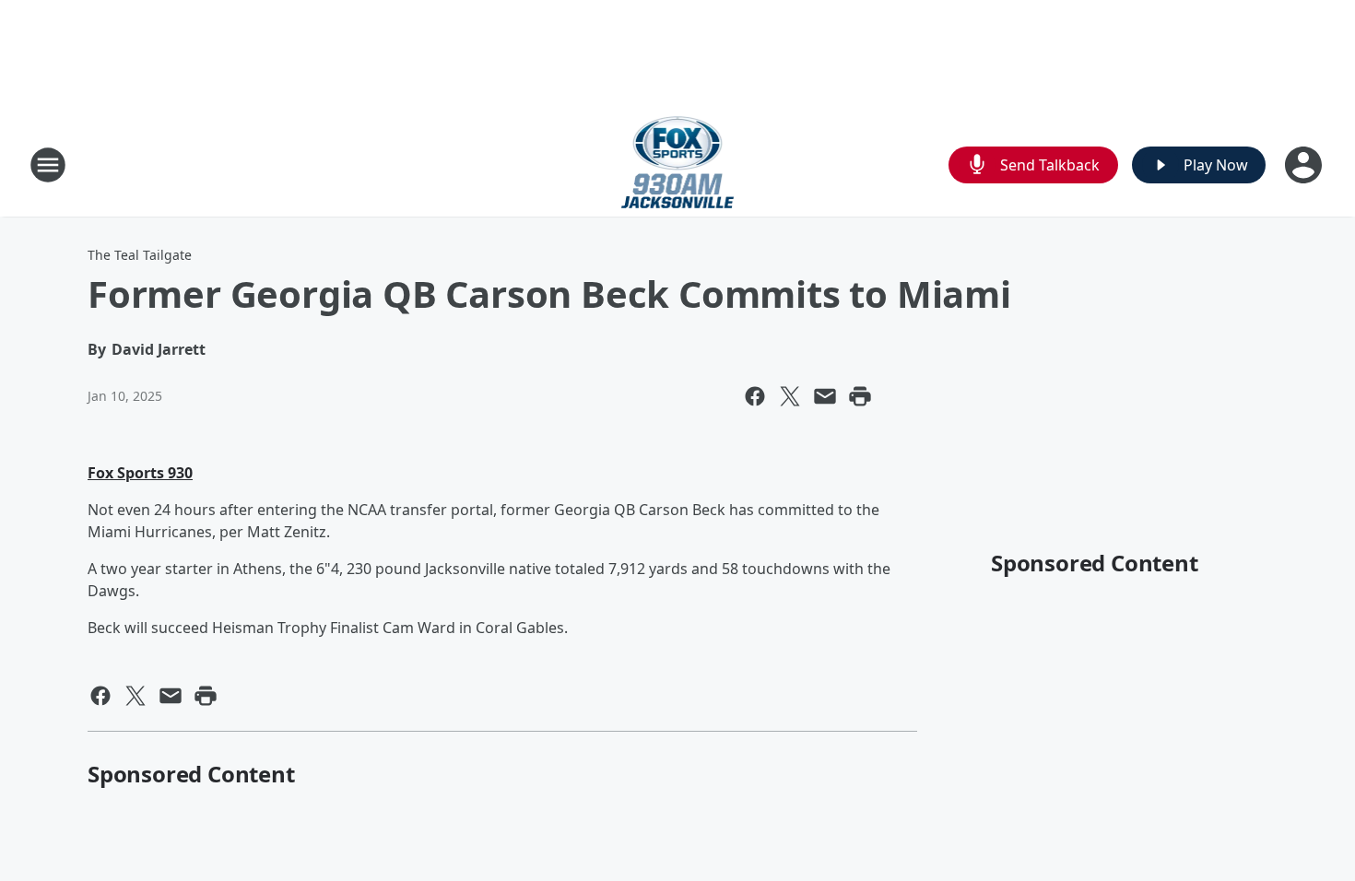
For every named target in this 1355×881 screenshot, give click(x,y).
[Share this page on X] (790, 396)
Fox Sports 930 (140, 473)
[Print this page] (860, 396)
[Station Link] (678, 164)
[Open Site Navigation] (47, 165)
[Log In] (1305, 165)
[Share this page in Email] (825, 396)
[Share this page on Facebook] (755, 396)
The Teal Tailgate (140, 255)
